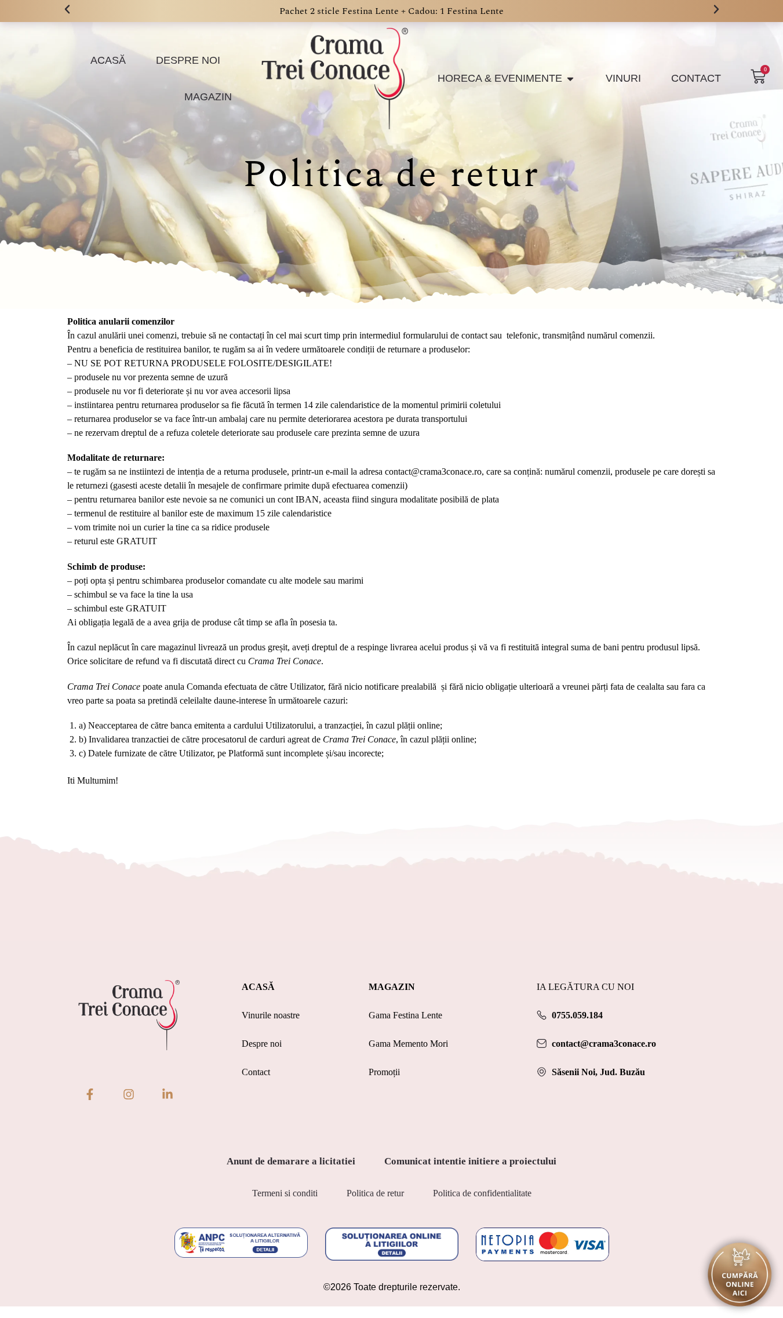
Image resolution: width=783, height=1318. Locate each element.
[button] (67, 9)
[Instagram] (129, 1094)
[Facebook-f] (90, 1094)
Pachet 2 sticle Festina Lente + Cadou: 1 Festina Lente (391, 11)
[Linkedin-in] (167, 1094)
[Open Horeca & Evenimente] (570, 78)
